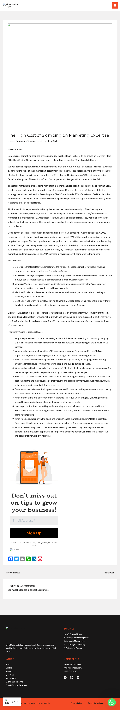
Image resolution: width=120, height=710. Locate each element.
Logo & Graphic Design (73, 634)
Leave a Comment (17, 141)
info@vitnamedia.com (73, 668)
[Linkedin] (78, 677)
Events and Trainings (14, 682)
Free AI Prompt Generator (16, 685)
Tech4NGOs (11, 678)
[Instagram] (71, 677)
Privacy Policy (76, 703)
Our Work (10, 675)
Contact (9, 668)
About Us (9, 671)
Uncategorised (34, 141)
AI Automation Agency (73, 648)
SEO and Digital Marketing (74, 644)
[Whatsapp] (112, 702)
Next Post (110, 572)
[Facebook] (65, 677)
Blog (8, 664)
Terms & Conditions (96, 703)
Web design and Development (76, 637)
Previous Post (11, 572)
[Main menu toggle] (115, 5)
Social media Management (74, 641)
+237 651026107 (70, 671)
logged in (24, 589)
